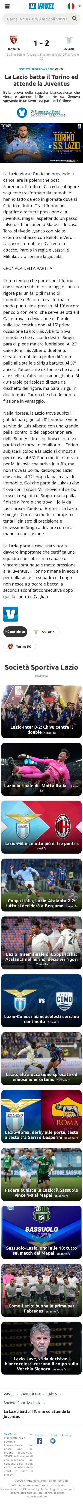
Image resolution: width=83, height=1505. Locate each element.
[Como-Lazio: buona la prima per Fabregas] (41, 1290)
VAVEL (9, 1394)
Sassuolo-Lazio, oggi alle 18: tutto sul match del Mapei (41, 1250)
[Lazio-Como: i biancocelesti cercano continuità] (41, 1000)
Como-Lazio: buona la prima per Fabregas (41, 1308)
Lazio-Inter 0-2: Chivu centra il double (41, 729)
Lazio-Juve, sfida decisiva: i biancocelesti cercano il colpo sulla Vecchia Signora (41, 1363)
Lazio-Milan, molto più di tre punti (40, 843)
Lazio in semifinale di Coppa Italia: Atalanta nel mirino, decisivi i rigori (41, 957)
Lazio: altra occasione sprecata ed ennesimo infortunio (41, 1077)
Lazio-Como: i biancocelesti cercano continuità (41, 1019)
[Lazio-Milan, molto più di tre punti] (41, 827)
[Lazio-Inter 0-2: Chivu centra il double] (41, 711)
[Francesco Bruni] (24, 113)
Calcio (52, 1394)
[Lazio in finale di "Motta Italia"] (41, 769)
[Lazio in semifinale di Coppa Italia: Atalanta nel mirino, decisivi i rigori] (41, 943)
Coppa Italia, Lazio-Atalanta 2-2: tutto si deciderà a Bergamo (40, 903)
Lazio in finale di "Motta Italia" (37, 785)
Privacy (67, 1435)
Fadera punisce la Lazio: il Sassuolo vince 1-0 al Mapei (41, 1193)
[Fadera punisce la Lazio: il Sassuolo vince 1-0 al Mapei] (41, 1174)
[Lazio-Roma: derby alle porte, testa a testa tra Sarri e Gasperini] (41, 1116)
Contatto (40, 1435)
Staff (54, 1435)
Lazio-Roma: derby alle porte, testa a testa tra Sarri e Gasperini (41, 1135)
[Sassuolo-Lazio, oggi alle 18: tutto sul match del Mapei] (41, 1232)
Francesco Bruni (47, 111)
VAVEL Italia (30, 1394)
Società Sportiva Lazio (36, 69)
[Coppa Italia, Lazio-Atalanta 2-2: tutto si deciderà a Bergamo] (41, 885)
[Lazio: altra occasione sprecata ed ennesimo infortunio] (41, 1058)
